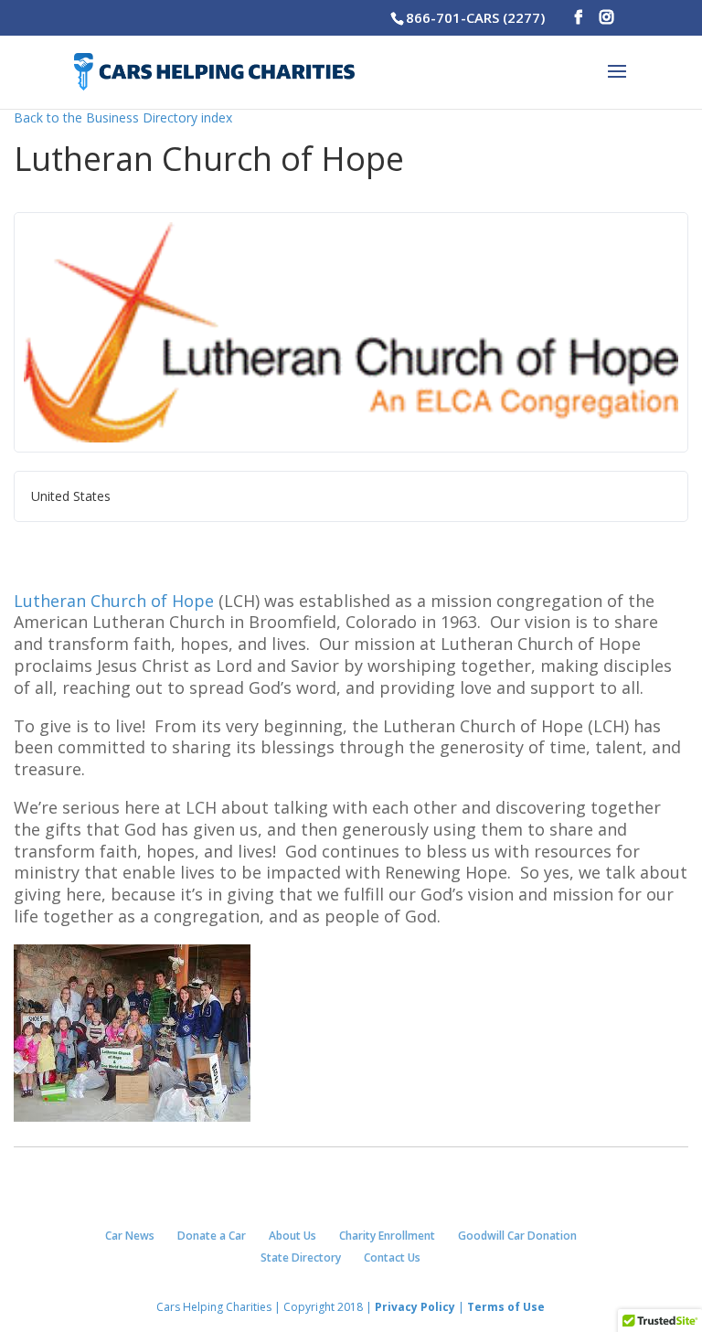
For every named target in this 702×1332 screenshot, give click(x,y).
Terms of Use (504, 1307)
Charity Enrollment (387, 1235)
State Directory (301, 1257)
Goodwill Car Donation (517, 1235)
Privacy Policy (415, 1307)
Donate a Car (211, 1235)
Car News (129, 1235)
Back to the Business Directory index (123, 117)
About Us (292, 1235)
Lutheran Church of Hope (114, 601)
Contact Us (392, 1257)
